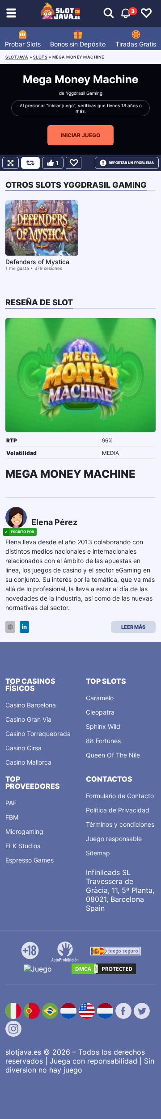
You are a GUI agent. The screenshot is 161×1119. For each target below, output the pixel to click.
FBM (11, 817)
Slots (40, 57)
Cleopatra (100, 712)
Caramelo (100, 698)
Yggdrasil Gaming (84, 93)
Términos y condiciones (120, 824)
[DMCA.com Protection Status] (104, 969)
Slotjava (16, 57)
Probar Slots (23, 44)
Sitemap (98, 853)
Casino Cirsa (23, 748)
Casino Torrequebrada (38, 733)
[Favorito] (73, 163)
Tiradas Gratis (135, 44)
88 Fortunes (103, 741)
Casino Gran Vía (28, 719)
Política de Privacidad (117, 810)
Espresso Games (29, 860)
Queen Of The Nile (113, 755)
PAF (11, 803)
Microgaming (24, 831)
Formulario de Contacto (120, 795)
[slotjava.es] (61, 13)
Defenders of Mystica (37, 261)
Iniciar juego (80, 135)
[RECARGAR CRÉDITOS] (30, 163)
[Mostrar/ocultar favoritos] (146, 13)
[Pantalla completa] (10, 163)
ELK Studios (22, 846)
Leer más (133, 627)
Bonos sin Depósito (78, 44)
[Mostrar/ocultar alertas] (108, 13)
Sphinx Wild (103, 726)
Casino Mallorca (28, 762)
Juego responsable (114, 838)
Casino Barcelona (30, 705)
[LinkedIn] (24, 627)
